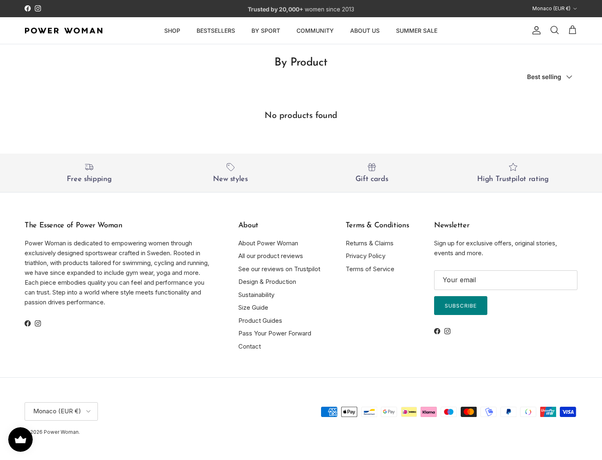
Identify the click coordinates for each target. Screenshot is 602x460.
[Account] (534, 30)
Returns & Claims (370, 243)
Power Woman (61, 432)
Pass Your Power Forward (274, 333)
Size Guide (253, 307)
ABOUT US (365, 30)
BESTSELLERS (216, 30)
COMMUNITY (315, 30)
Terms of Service (370, 269)
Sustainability (256, 295)
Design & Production (267, 282)
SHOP (172, 30)
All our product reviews (270, 256)
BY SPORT (265, 30)
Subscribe (461, 305)
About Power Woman (268, 243)
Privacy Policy (365, 256)
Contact (249, 346)
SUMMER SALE (416, 30)
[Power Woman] (63, 31)
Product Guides (260, 320)
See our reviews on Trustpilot (279, 269)
